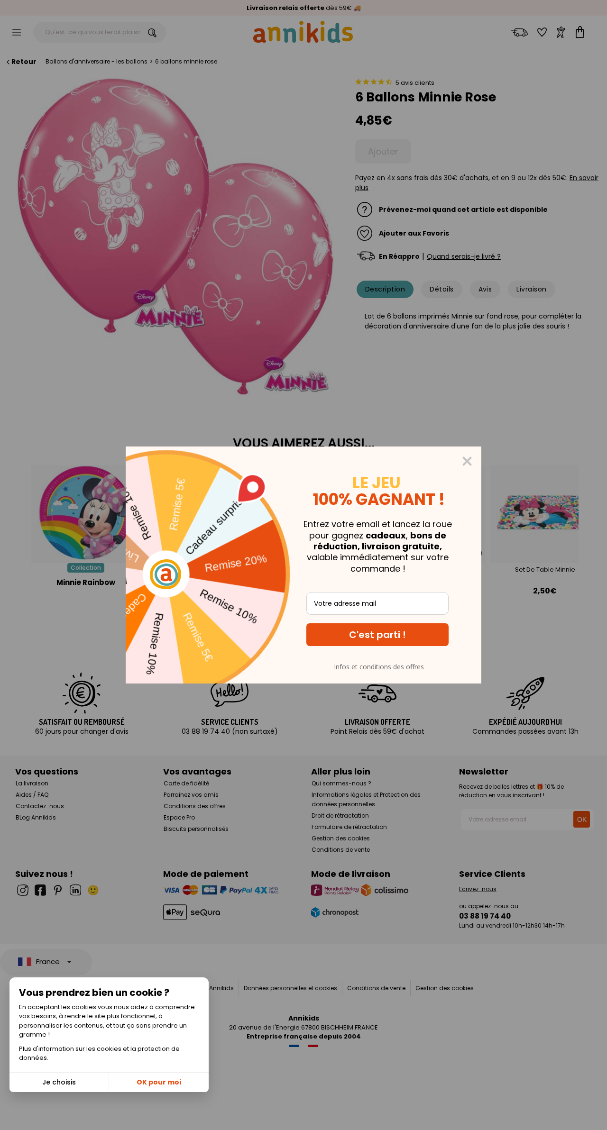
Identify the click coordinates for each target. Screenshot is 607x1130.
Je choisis (59, 1082)
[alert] (303, 565)
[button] (377, 634)
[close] (467, 461)
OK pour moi (159, 1082)
